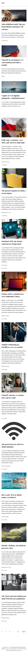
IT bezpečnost (4, 40)
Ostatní (3, 76)
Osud (3, 3)
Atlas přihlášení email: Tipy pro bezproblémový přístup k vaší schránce (13, 26)
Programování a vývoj (6, 212)
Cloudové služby (5, 516)
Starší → (24, 631)
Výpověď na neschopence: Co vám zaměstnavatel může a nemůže (12, 62)
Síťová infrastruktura (6, 466)
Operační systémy (5, 315)
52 (18, 631)
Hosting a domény (5, 161)
